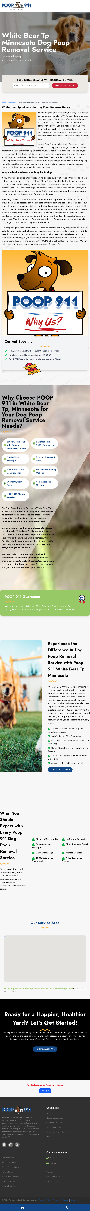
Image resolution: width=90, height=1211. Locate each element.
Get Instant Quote (64, 85)
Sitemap (49, 1172)
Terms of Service (60, 1200)
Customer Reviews (54, 1122)
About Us (50, 1113)
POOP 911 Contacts (10, 1176)
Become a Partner (9, 1162)
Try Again (45, 1090)
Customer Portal (8, 1181)
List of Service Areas (54, 1176)
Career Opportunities (10, 1167)
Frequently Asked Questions (58, 1132)
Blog (48, 1137)
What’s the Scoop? (9, 1186)
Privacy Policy (52, 1181)
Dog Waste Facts (53, 1127)
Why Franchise (8, 1158)
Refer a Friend (7, 1172)
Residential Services (54, 1118)
